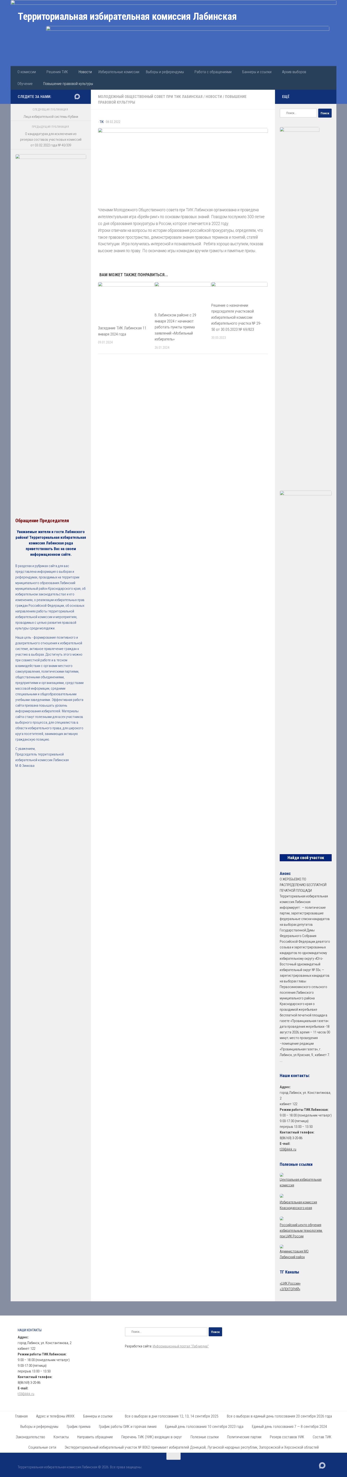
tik (102, 122)
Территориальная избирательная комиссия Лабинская (127, 16)
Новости (85, 72)
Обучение (25, 83)
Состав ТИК (322, 1437)
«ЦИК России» (290, 1283)
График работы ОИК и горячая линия (128, 1426)
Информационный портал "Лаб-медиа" (181, 1346)
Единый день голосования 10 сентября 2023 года (204, 1426)
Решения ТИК (57, 72)
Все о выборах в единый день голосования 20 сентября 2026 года (279, 1416)
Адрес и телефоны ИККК (55, 1416)
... (281, 1060)
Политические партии (244, 1437)
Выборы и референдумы (165, 72)
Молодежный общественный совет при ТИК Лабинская (150, 96)
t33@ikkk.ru (288, 1149)
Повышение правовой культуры (68, 83)
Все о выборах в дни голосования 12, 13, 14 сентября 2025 (171, 1416)
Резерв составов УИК (287, 1437)
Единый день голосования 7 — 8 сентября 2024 (289, 1426)
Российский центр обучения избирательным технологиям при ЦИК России (301, 1230)
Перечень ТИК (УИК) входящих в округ (151, 1437)
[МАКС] (77, 96)
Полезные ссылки (204, 1437)
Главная (21, 1416)
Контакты (61, 1437)
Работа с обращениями (213, 72)
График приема (78, 1426)
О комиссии (26, 72)
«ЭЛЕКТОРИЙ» (290, 1289)
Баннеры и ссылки (256, 72)
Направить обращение (95, 1437)
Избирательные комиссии (118, 72)
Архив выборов (294, 72)
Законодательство (30, 1437)
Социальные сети (42, 1447)
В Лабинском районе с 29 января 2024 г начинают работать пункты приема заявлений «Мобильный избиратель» (175, 327)
